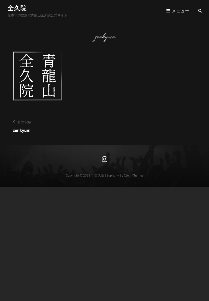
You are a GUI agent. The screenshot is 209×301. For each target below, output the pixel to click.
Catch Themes (133, 175)
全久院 (17, 8)
